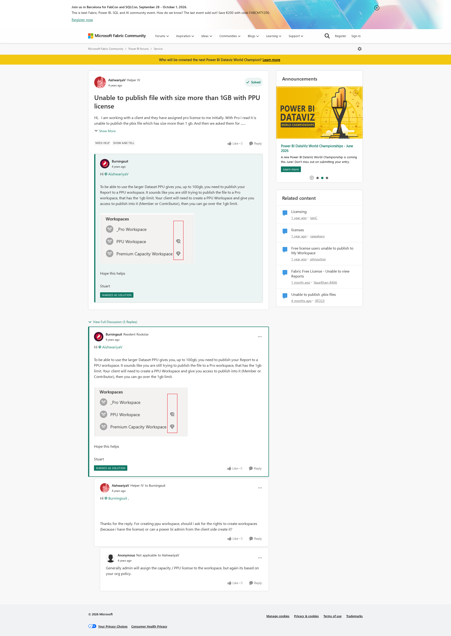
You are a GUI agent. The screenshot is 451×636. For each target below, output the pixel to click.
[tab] (317, 177)
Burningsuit (120, 161)
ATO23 (320, 300)
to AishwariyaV (168, 555)
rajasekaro (317, 236)
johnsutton (318, 259)
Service (158, 48)
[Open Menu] (359, 49)
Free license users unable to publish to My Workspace (322, 250)
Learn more (271, 59)
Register (340, 36)
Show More (107, 131)
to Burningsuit (155, 485)
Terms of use (332, 616)
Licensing (299, 211)
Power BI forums (138, 48)
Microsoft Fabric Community (105, 48)
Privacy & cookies (306, 616)
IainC (313, 218)
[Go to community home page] (117, 36)
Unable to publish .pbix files (313, 294)
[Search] (327, 36)
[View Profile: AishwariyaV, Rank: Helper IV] (100, 82)
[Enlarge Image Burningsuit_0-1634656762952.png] (147, 238)
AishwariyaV (117, 80)
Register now (82, 19)
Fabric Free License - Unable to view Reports (320, 273)
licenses (297, 229)
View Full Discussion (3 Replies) (115, 322)
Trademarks (354, 616)
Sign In (356, 36)
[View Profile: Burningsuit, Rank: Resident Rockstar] (98, 336)
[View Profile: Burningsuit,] (104, 163)
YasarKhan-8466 (325, 282)
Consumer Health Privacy (149, 626)
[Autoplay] (311, 177)
